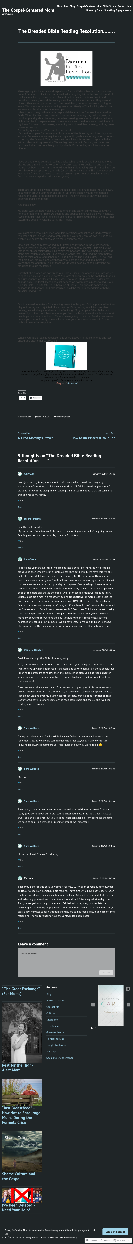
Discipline (52, 1019)
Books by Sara (94, 10)
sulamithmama (32, 518)
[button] (93, 1004)
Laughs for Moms (56, 1045)
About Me (62, 6)
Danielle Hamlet (33, 650)
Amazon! (72, 383)
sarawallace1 (26, 416)
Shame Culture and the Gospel (18, 1176)
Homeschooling (55, 1038)
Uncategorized (63, 416)
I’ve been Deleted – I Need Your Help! (20, 1207)
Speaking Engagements (117, 10)
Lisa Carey (30, 559)
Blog (72, 6)
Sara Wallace (31, 728)
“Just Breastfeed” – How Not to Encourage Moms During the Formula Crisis (21, 1115)
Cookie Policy (70, 1237)
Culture (50, 1013)
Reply (20, 507)
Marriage (51, 1051)
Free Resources (54, 1026)
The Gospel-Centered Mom (28, 10)
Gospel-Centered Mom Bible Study (96, 6)
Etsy (58, 383)
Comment (106, 972)
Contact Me (124, 6)
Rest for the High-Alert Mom (17, 1067)
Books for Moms (55, 1000)
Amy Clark (29, 473)
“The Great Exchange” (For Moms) (20, 991)
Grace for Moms (55, 1032)
